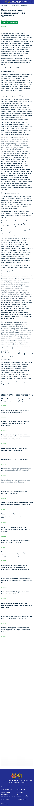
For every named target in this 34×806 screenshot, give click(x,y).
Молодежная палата (23, 787)
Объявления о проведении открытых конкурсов (25, 796)
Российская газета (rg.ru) (9, 22)
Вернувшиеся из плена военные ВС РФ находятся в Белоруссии (14, 492)
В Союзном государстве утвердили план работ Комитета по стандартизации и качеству (16, 470)
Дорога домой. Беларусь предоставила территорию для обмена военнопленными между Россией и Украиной (15, 437)
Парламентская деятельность (5, 793)
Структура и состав (6, 789)
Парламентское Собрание (17, 781)
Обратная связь (21, 799)
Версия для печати (7, 20)
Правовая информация (8, 797)
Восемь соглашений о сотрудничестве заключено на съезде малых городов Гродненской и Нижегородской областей (15, 567)
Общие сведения (6, 787)
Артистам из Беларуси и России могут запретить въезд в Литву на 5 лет (14, 449)
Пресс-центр (4, 5)
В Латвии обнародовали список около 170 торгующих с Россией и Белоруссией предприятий (15, 423)
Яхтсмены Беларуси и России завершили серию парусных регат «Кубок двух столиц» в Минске (16, 630)
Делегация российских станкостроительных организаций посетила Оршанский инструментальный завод (16, 554)
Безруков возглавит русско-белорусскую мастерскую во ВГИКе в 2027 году (15, 411)
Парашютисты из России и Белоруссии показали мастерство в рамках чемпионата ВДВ (15, 516)
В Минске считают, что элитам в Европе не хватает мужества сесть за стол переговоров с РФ (16, 580)
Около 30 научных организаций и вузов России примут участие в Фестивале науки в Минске (17, 504)
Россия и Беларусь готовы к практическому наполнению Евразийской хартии (15, 481)
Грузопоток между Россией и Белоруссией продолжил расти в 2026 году (15, 541)
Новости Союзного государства (18, 5)
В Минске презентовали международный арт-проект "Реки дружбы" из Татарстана (16, 617)
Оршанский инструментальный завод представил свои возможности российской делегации (15, 529)
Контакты (20, 792)
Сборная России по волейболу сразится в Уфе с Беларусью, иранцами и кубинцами (16, 400)
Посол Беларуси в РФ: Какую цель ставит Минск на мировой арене (15, 593)
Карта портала (21, 789)
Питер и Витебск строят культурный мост (15, 459)
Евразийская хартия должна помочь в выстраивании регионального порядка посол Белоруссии (16, 605)
